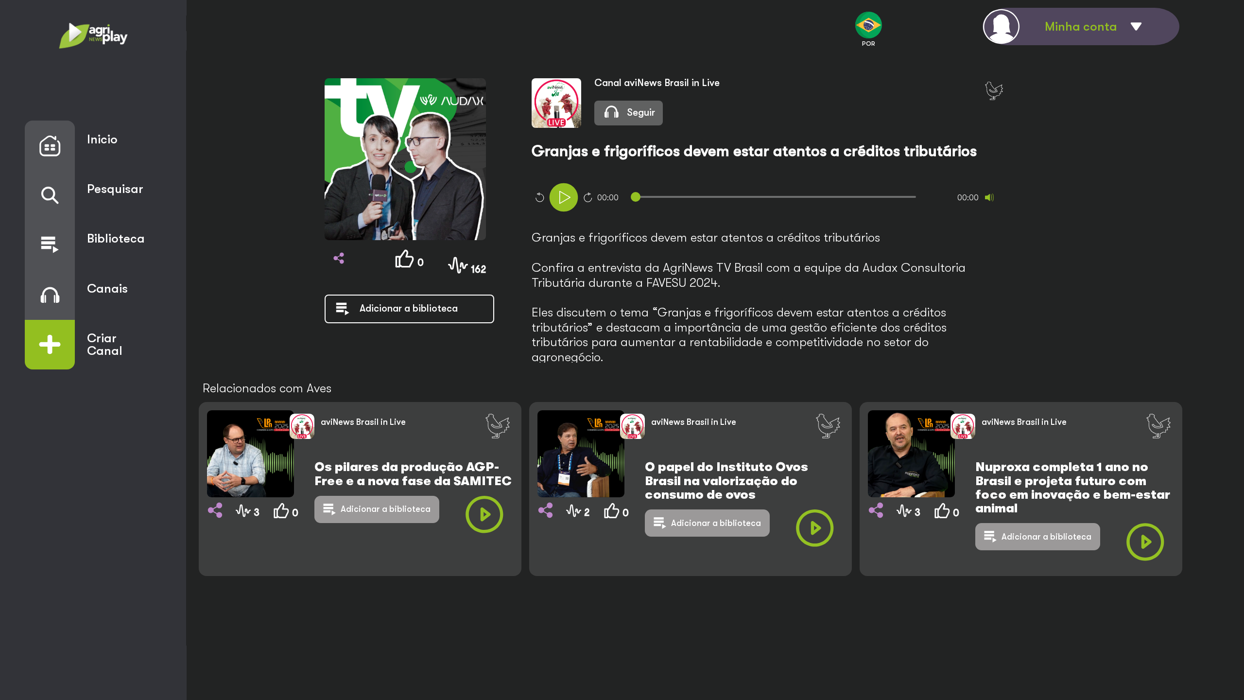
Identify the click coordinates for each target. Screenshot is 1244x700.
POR (868, 43)
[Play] (563, 197)
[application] (782, 198)
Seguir (639, 112)
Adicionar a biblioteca (386, 509)
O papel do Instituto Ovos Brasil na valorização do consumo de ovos (726, 480)
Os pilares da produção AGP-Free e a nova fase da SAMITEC (412, 474)
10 (539, 197)
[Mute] (989, 197)
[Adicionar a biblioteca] (392, 319)
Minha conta (1081, 26)
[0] (283, 541)
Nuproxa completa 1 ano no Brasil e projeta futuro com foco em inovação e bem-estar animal (1072, 487)
